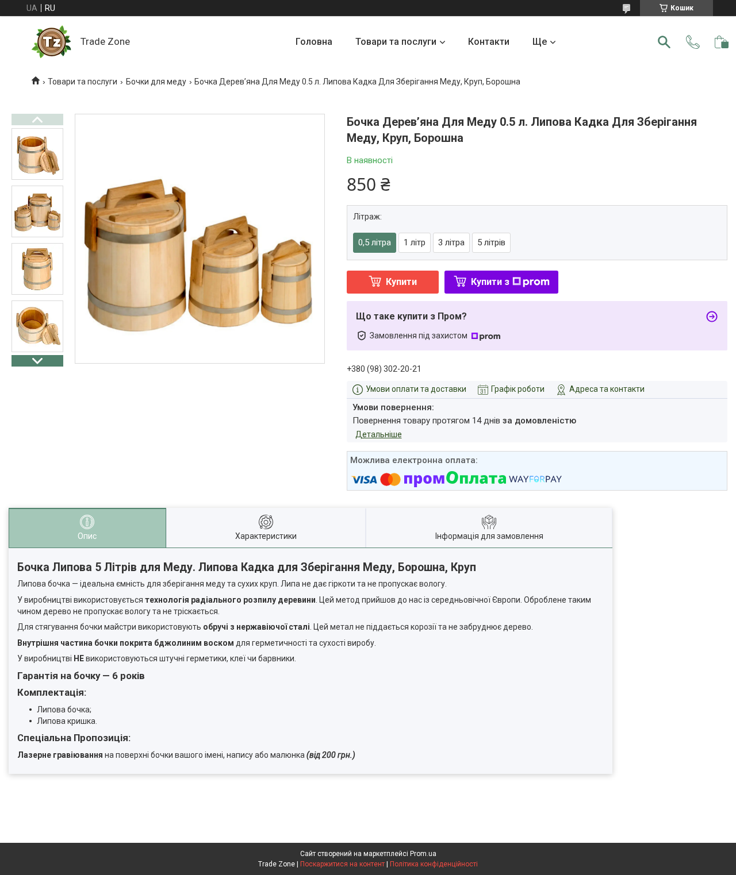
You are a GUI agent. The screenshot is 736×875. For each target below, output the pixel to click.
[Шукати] (664, 41)
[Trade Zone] (52, 42)
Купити (401, 281)
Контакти (488, 41)
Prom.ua (423, 854)
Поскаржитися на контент (342, 864)
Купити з (490, 281)
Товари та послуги (395, 41)
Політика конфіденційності (434, 864)
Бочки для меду (156, 81)
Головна (314, 41)
